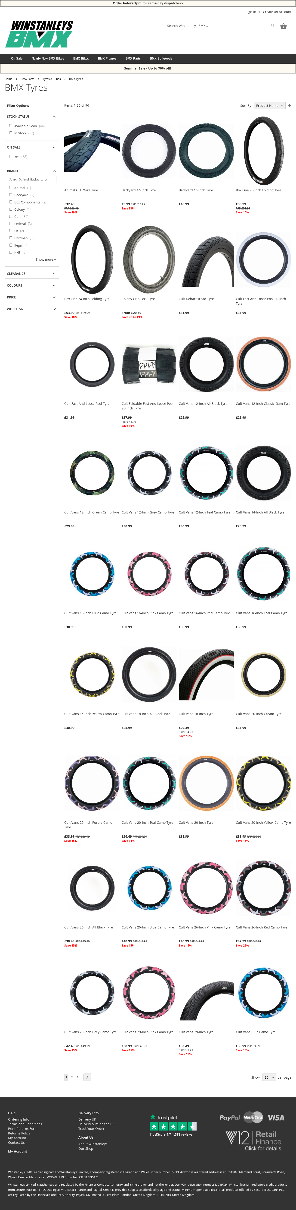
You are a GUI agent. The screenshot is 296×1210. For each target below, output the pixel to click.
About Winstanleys (92, 1144)
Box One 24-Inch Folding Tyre (87, 299)
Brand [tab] (12, 171)
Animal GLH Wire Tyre (81, 190)
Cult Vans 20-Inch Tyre (196, 822)
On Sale (16, 58)
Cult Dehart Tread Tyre (196, 299)
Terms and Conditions (25, 1124)
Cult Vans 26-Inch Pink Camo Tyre (205, 927)
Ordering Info (18, 1119)
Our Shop (85, 1148)
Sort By (245, 105)
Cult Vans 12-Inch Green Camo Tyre (91, 512)
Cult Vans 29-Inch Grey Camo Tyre (90, 1032)
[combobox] (221, 25)
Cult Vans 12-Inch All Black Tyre (203, 403)
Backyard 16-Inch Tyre (196, 190)
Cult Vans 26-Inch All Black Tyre (88, 927)
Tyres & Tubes (52, 79)
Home (8, 79)
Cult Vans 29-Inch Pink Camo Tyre (147, 1032)
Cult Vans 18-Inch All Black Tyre (146, 714)
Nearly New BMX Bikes (48, 58)
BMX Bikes (81, 58)
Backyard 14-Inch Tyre (139, 190)
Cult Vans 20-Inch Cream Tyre (259, 714)
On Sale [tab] (14, 147)
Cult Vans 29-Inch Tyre (196, 1032)
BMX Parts (133, 58)
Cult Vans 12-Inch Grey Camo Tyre (148, 512)
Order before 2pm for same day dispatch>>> (148, 3)
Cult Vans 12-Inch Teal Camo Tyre (204, 512)
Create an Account (277, 12)
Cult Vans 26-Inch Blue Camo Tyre (148, 927)
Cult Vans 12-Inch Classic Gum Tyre (263, 403)
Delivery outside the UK (96, 1124)
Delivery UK (87, 1119)
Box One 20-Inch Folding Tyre (258, 190)
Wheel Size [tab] (16, 309)
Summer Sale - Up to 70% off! (148, 68)
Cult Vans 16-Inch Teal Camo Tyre (261, 613)
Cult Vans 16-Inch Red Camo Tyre (204, 613)
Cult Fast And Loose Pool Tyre (87, 403)
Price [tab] (11, 297)
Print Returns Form (22, 1128)
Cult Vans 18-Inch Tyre (196, 714)
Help (11, 1113)
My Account (17, 1138)
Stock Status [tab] (18, 116)
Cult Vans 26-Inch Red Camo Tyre (261, 927)
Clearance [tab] (16, 273)
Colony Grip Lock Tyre (138, 299)
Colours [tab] (14, 285)
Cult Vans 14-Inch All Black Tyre (260, 512)
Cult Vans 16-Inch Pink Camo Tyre (147, 613)
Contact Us (16, 1142)
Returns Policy (19, 1133)
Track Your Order (91, 1128)
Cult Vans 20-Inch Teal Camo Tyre (147, 822)
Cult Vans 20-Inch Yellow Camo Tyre (263, 822)
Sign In (251, 12)
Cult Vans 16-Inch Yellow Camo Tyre (91, 714)
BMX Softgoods (161, 58)
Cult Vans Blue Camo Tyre (256, 1032)
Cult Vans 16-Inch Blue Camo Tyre (90, 613)
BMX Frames (107, 58)
